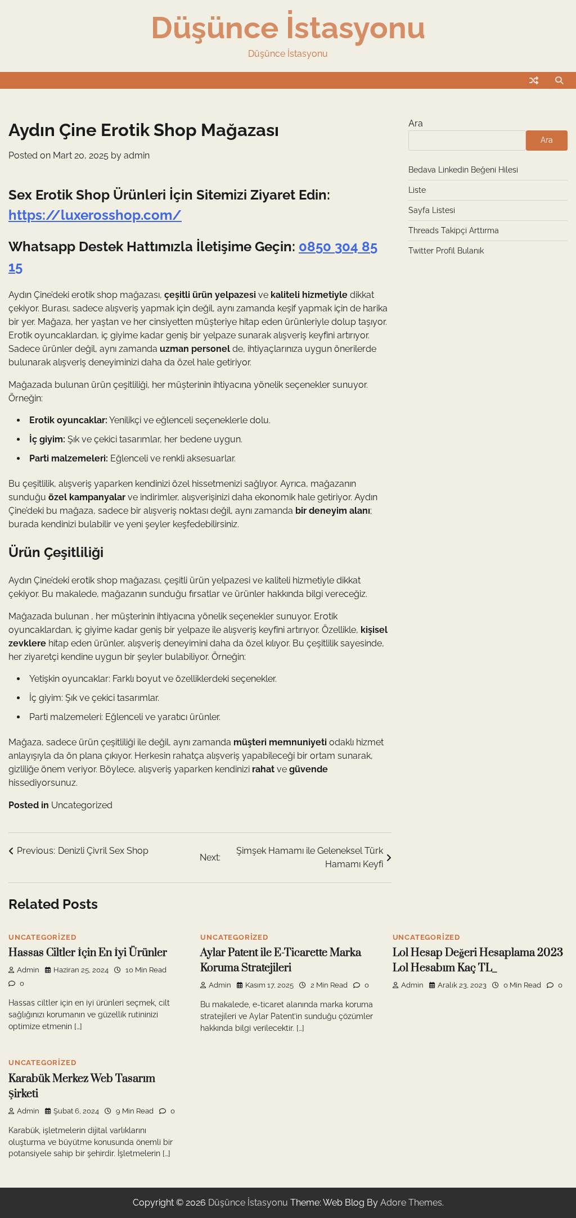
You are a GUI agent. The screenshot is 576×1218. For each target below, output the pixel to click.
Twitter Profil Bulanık (446, 250)
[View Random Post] (533, 80)
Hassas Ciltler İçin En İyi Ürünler (87, 953)
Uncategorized (81, 805)
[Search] (559, 80)
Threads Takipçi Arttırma (453, 230)
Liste (417, 189)
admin (137, 155)
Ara (415, 123)
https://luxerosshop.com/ (95, 215)
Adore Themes (411, 1202)
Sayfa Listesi (431, 210)
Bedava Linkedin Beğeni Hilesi (463, 169)
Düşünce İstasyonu (288, 28)
